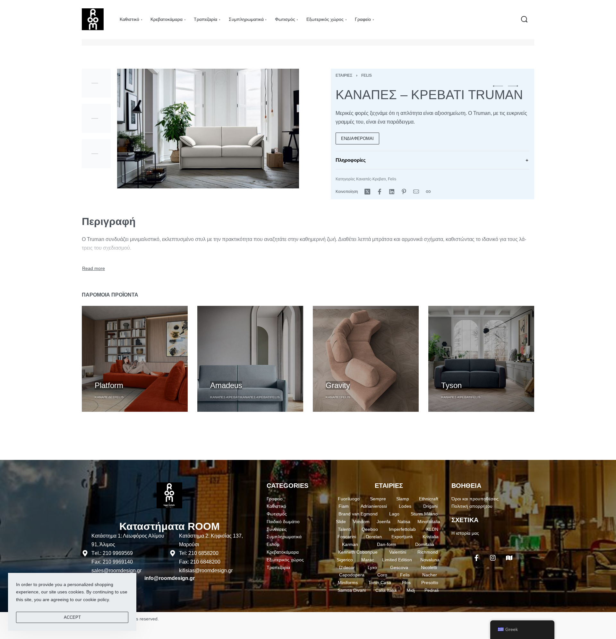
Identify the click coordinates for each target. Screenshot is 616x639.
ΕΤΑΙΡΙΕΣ (389, 485)
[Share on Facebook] (379, 191)
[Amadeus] (250, 359)
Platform (109, 385)
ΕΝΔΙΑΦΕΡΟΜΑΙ (357, 138)
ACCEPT (72, 617)
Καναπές (333, 397)
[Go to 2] (96, 118)
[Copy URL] (428, 191)
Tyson (451, 385)
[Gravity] (366, 359)
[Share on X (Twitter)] (367, 191)
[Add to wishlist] (134, 374)
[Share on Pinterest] (404, 191)
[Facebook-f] (476, 557)
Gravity (338, 385)
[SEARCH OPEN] (524, 19)
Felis (366, 75)
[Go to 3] (96, 153)
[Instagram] (492, 557)
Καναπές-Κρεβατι (371, 179)
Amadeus (226, 385)
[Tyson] (481, 359)
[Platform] (135, 359)
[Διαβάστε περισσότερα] (93, 268)
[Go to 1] (96, 83)
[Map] (509, 557)
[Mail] (416, 191)
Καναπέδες (105, 397)
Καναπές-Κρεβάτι (255, 397)
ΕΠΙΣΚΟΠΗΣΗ (109, 373)
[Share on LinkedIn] (392, 191)
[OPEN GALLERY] (208, 128)
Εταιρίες (344, 75)
